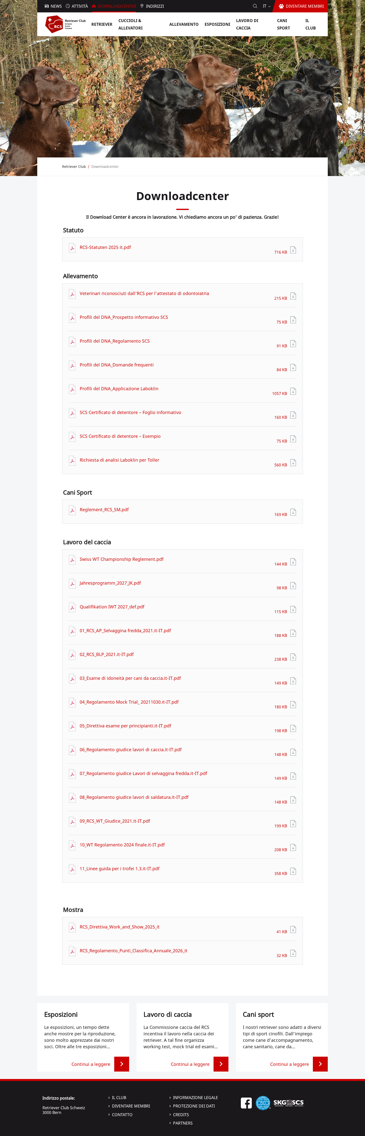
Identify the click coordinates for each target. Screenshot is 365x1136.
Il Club (119, 1097)
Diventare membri (131, 1106)
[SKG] (288, 1102)
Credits (181, 1114)
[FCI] (263, 1102)
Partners (183, 1123)
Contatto (122, 1114)
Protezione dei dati (194, 1106)
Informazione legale (195, 1097)
